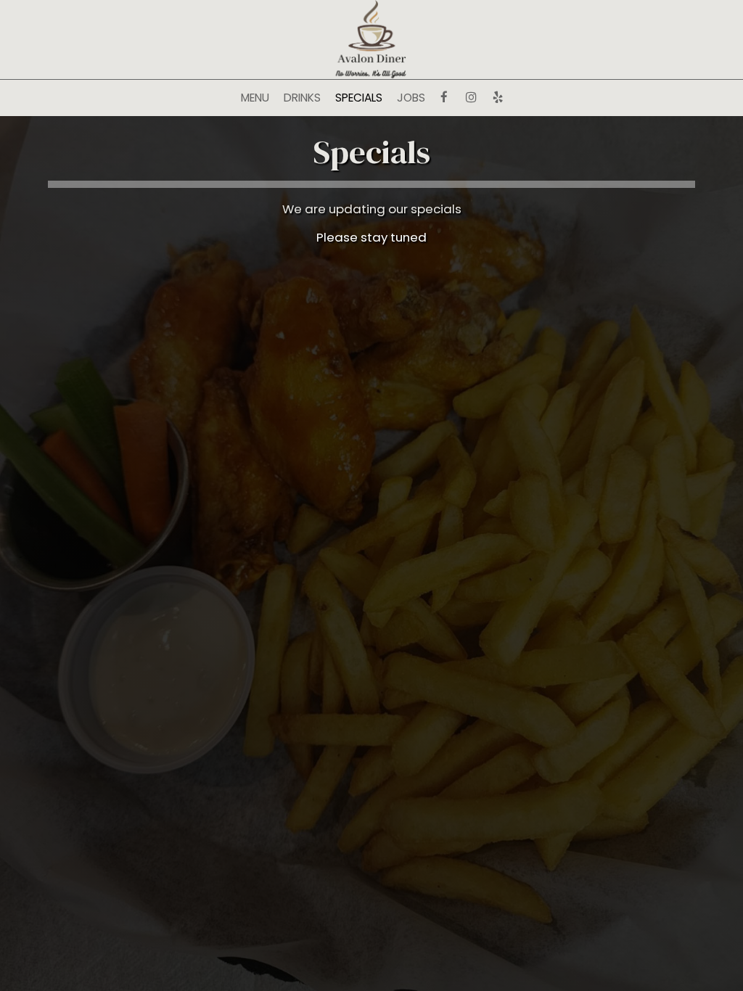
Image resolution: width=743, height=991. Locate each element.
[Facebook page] (444, 97)
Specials (358, 98)
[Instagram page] (471, 97)
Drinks (302, 98)
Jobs (411, 98)
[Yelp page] (497, 97)
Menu (255, 98)
